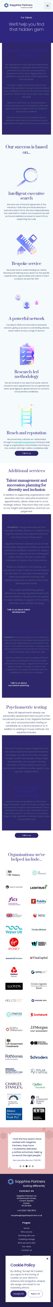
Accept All (18, 1293)
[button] (47, 1258)
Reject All (35, 1293)
